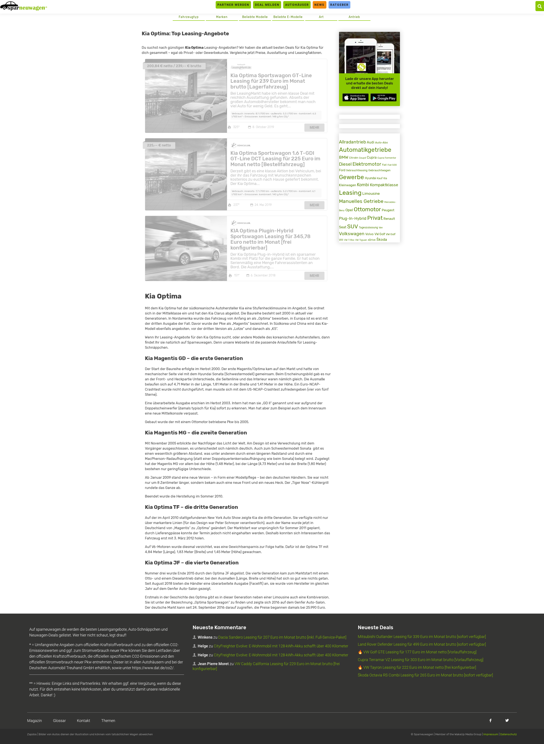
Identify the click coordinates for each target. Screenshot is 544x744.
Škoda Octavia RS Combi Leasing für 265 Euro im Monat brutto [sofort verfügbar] (425, 675)
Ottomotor (367, 209)
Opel (349, 210)
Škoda (381, 240)
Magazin (34, 720)
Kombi (363, 184)
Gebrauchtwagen (379, 170)
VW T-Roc (349, 240)
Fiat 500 (392, 165)
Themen (108, 720)
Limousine (371, 193)
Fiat (384, 164)
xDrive (372, 239)
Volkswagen (351, 233)
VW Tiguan (361, 240)
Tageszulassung (368, 227)
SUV (352, 226)
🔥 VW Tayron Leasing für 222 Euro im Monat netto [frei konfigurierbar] (417, 667)
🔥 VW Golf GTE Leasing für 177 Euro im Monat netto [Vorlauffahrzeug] (417, 652)
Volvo (369, 234)
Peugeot (388, 210)
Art (321, 17)
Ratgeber (339, 4)
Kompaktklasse (384, 184)
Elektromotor (366, 164)
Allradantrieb (352, 142)
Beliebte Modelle (255, 17)
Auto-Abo (381, 142)
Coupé (362, 157)
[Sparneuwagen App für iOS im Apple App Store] (355, 97)
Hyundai (370, 178)
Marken (221, 17)
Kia (385, 178)
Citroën (353, 157)
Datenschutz (508, 734)
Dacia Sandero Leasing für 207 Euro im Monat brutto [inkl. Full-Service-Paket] (282, 637)
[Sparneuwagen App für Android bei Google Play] (383, 97)
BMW (343, 157)
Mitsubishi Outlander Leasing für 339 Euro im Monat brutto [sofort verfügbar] (422, 636)
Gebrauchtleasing (356, 170)
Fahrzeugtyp (189, 17)
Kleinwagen (347, 185)
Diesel (345, 164)
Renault (389, 219)
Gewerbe (351, 177)
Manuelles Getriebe (361, 201)
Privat (375, 217)
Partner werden (233, 4)
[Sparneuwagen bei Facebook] (490, 720)
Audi (370, 142)
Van (381, 227)
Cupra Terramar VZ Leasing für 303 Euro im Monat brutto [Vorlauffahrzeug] (420, 659)
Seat (342, 227)
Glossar (59, 720)
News (319, 4)
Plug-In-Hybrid (352, 218)
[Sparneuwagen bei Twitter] (507, 720)
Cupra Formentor (386, 157)
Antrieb (354, 17)
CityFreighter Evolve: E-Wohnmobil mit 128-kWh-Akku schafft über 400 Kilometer (281, 646)
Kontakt (83, 720)
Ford (342, 170)
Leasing (350, 192)
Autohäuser (297, 4)
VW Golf (379, 234)
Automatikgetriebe (365, 149)
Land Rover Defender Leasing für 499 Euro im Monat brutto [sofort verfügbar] (422, 644)
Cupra (372, 157)
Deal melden (267, 4)
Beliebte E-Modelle (288, 17)
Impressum (490, 734)
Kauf (380, 178)
